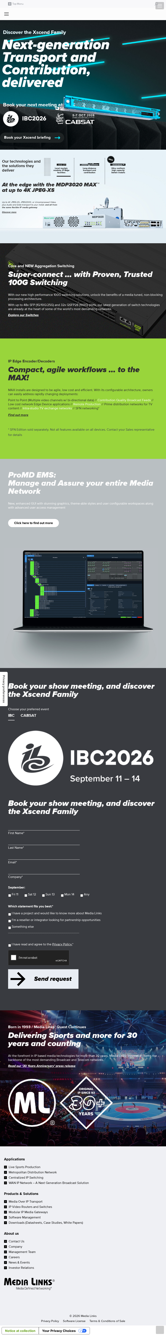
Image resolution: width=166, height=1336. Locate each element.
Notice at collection (20, 1331)
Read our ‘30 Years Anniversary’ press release (42, 1066)
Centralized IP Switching (26, 1178)
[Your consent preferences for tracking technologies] (4, 689)
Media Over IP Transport (26, 1202)
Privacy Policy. (62, 944)
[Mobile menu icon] (159, 5)
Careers (14, 1257)
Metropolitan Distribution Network (33, 1172)
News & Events (19, 1262)
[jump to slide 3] (118, 170)
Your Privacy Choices (59, 1331)
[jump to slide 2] (89, 170)
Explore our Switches (23, 315)
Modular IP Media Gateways (28, 1212)
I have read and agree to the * (42, 944)
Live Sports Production (24, 1167)
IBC (11, 716)
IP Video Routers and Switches (30, 1207)
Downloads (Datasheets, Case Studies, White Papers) (46, 1223)
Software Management (25, 1217)
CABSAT (28, 716)
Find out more (18, 415)
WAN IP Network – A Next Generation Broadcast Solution (49, 1183)
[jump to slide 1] (61, 170)
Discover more (9, 212)
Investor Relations (21, 1268)
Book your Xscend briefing (28, 137)
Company (15, 1247)
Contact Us (16, 1241)
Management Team (22, 1252)
